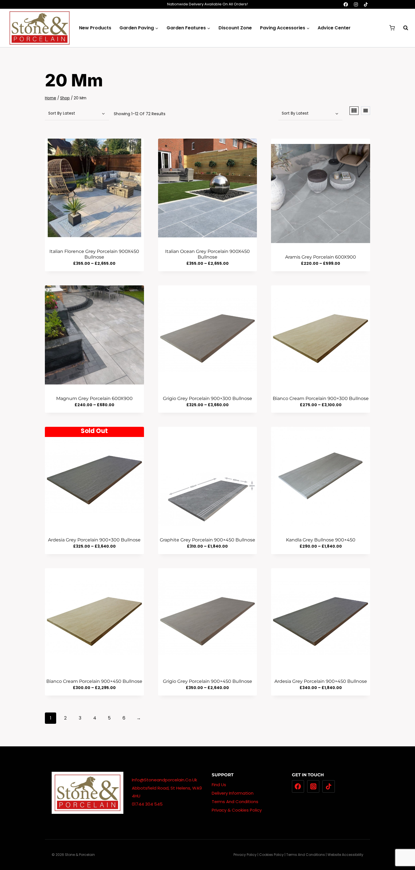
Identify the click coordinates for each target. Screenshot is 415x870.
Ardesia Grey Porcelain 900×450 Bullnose (320, 681)
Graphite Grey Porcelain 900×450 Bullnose (207, 540)
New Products (95, 28)
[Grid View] (354, 110)
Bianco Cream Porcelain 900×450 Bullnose (94, 681)
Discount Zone (235, 28)
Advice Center (334, 28)
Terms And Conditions (235, 802)
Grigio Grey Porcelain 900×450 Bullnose (207, 681)
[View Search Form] (402, 27)
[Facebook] (346, 4)
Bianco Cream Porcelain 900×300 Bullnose (321, 398)
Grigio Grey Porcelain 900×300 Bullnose (207, 398)
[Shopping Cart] (392, 27)
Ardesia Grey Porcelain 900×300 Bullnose (94, 540)
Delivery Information (233, 793)
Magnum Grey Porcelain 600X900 (94, 398)
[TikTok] (365, 4)
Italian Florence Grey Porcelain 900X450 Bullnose (94, 254)
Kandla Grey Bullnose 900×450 (320, 540)
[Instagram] (355, 4)
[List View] (365, 110)
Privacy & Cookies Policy (237, 810)
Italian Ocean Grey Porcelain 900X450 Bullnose (207, 254)
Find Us (219, 785)
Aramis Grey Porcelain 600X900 (320, 257)
